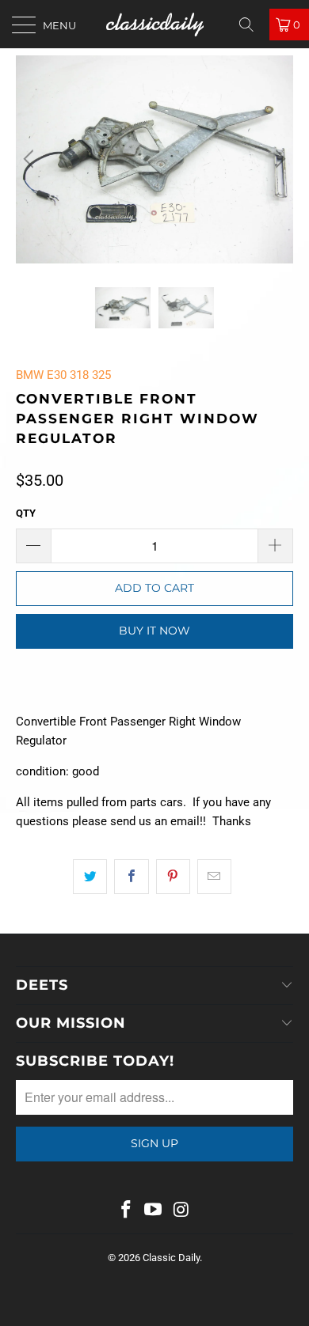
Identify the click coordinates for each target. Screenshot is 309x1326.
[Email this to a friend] (214, 876)
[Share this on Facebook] (131, 876)
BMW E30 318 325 (63, 375)
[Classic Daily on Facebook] (126, 1211)
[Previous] (31, 159)
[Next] (278, 159)
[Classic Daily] (155, 24)
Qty (26, 513)
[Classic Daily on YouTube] (154, 1211)
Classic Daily (171, 1257)
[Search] (252, 24)
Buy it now (154, 630)
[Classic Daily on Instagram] (181, 1211)
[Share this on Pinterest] (173, 876)
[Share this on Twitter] (90, 876)
